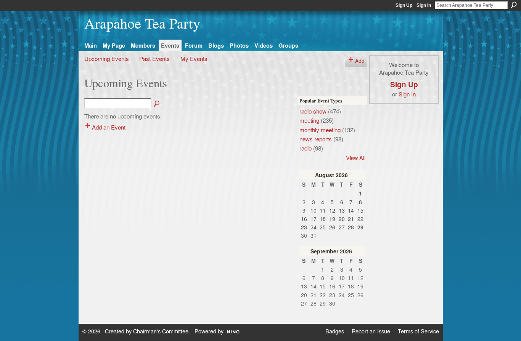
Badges (334, 331)
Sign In (423, 5)
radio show (312, 111)
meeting (309, 120)
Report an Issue (371, 331)
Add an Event (108, 127)
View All (355, 158)
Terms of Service (418, 331)
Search (514, 5)
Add (360, 60)
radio (305, 148)
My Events (193, 58)
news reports (315, 138)
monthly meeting (320, 129)
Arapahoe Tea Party (142, 23)
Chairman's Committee (160, 331)
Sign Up (404, 5)
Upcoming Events (106, 58)
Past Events (154, 58)
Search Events (157, 104)
